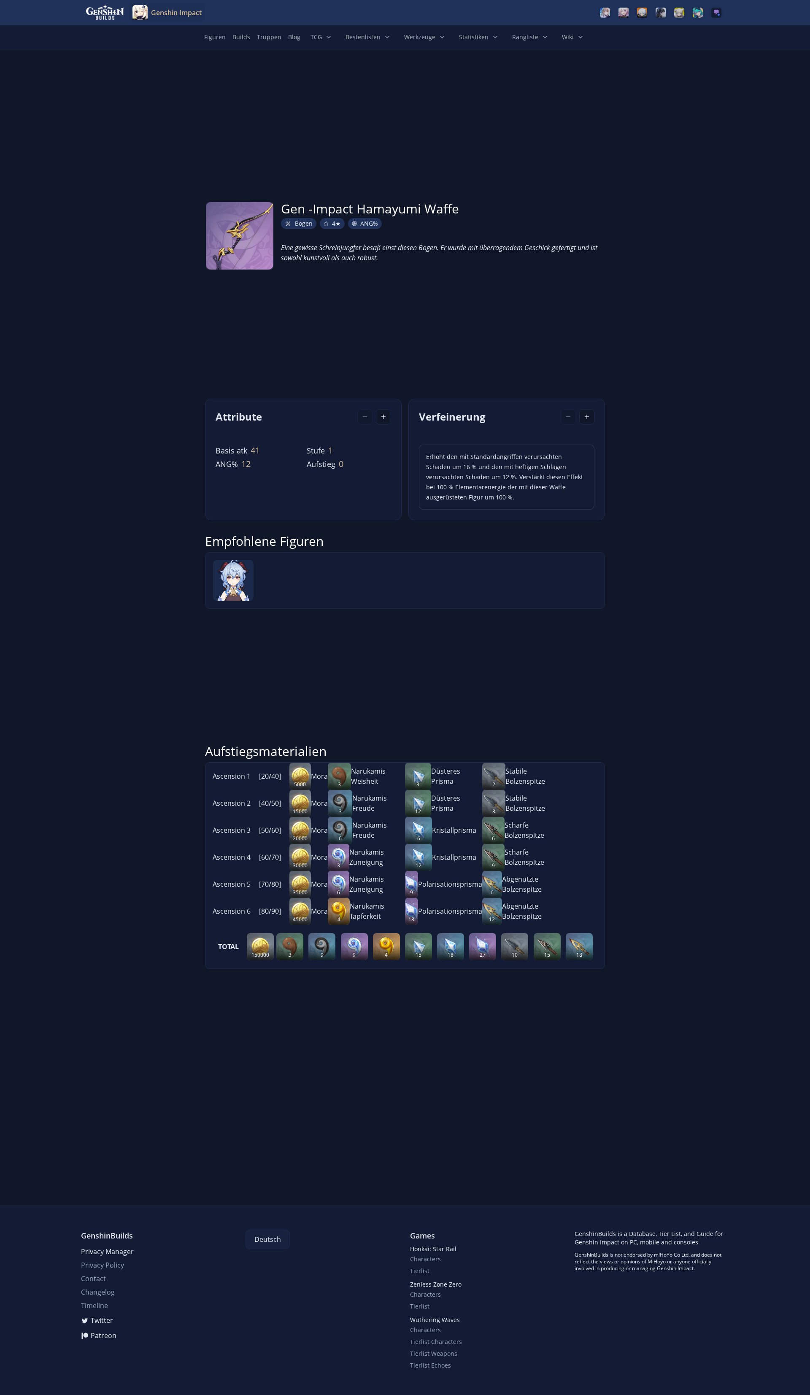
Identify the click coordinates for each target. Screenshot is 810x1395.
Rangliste (525, 37)
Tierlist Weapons (433, 1353)
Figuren (215, 37)
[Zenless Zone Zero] (642, 12)
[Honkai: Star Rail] (623, 12)
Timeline (94, 1305)
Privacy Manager (107, 1251)
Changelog (98, 1292)
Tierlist (419, 1271)
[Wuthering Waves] (660, 12)
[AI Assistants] (716, 12)
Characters (425, 1259)
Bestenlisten (363, 37)
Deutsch (267, 1239)
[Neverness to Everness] (697, 12)
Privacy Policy (102, 1265)
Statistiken (474, 37)
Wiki (568, 37)
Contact (93, 1278)
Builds (241, 37)
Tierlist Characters (436, 1342)
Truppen (269, 37)
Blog (294, 37)
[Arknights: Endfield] (679, 12)
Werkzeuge (419, 37)
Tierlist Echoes (430, 1365)
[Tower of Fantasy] (605, 12)
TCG (316, 37)
